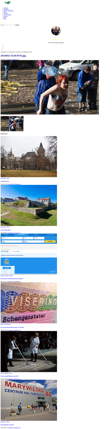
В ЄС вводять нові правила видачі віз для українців (12, 327)
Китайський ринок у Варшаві (7, 424)
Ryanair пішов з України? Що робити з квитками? (12, 278)
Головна (6, 8)
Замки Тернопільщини (6, 229)
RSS (5, 18)
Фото (5, 12)
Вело (5, 17)
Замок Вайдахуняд (5, 181)
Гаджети (6, 13)
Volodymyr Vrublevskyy (12, 59)
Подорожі (6, 9)
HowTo (2, 275)
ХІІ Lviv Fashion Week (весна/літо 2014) (9, 376)
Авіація (6, 16)
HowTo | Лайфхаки (8, 10)
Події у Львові (7, 14)
